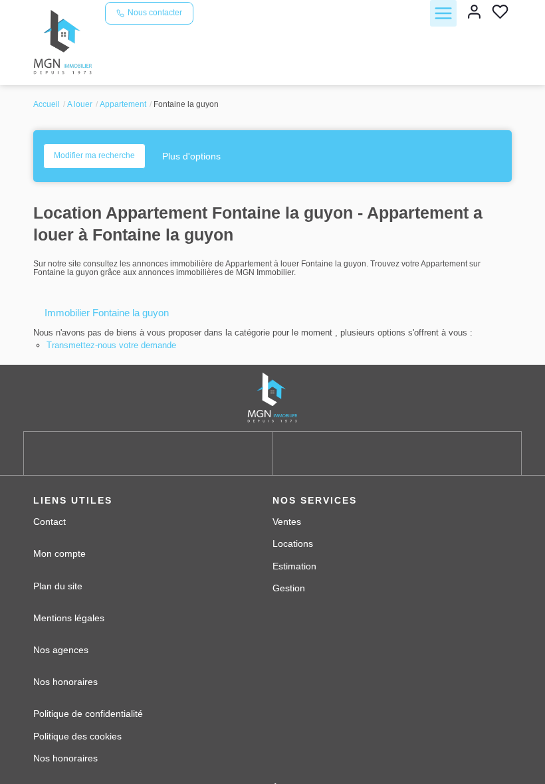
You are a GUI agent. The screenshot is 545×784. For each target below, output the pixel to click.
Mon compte (59, 553)
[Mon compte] (474, 13)
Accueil (46, 104)
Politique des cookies (77, 736)
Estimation (294, 566)
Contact (49, 521)
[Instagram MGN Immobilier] (397, 453)
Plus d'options (191, 156)
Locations (292, 543)
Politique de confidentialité (88, 713)
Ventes (286, 521)
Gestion (288, 588)
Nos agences (60, 649)
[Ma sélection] (500, 13)
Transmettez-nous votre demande (111, 345)
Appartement (123, 104)
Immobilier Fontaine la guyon (107, 312)
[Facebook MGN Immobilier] (148, 453)
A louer (79, 104)
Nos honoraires (65, 681)
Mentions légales (68, 618)
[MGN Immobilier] (64, 42)
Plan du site (57, 586)
